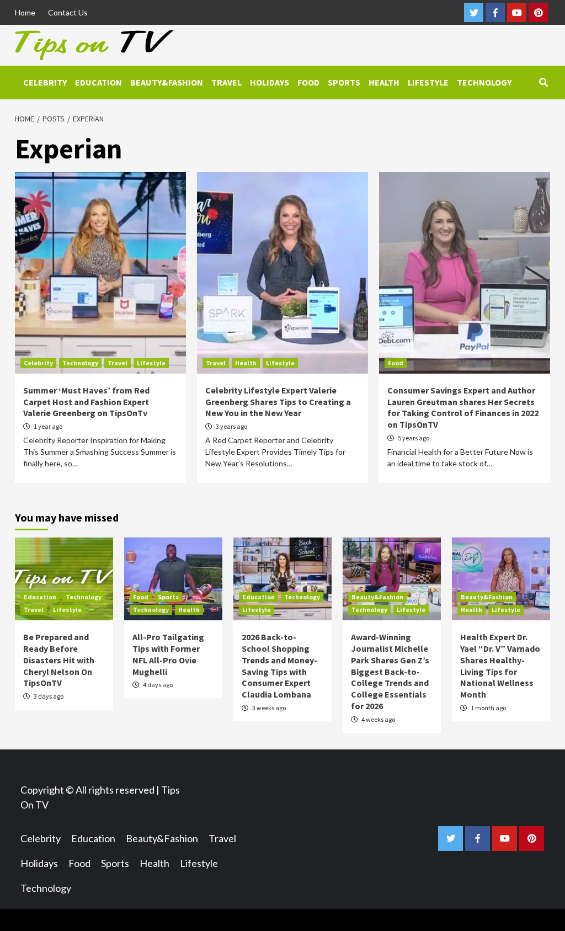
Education (98, 82)
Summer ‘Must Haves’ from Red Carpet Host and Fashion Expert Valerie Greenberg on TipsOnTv (86, 402)
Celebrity (45, 82)
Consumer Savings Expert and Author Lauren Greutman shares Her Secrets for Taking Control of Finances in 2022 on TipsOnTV (463, 407)
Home (25, 12)
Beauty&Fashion (166, 82)
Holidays (269, 82)
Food (308, 82)
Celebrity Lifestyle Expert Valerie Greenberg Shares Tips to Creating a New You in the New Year (278, 402)
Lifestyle (428, 82)
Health (384, 82)
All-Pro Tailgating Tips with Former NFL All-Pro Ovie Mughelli (168, 654)
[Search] (543, 82)
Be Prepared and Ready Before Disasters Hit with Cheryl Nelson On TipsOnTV (58, 659)
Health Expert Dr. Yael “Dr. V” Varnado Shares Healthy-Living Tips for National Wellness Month (500, 665)
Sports (344, 82)
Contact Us (68, 12)
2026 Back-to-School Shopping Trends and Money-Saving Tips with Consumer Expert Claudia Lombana (279, 665)
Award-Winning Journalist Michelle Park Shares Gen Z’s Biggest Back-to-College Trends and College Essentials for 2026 (390, 671)
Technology (484, 82)
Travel (226, 82)
